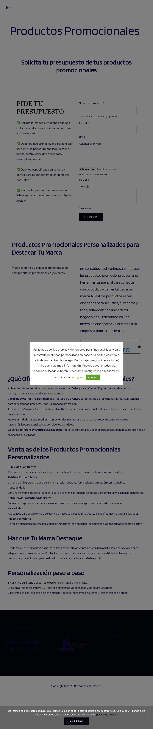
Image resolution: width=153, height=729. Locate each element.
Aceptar (76, 721)
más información (69, 365)
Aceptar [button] (92, 377)
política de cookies (107, 714)
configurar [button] (77, 377)
